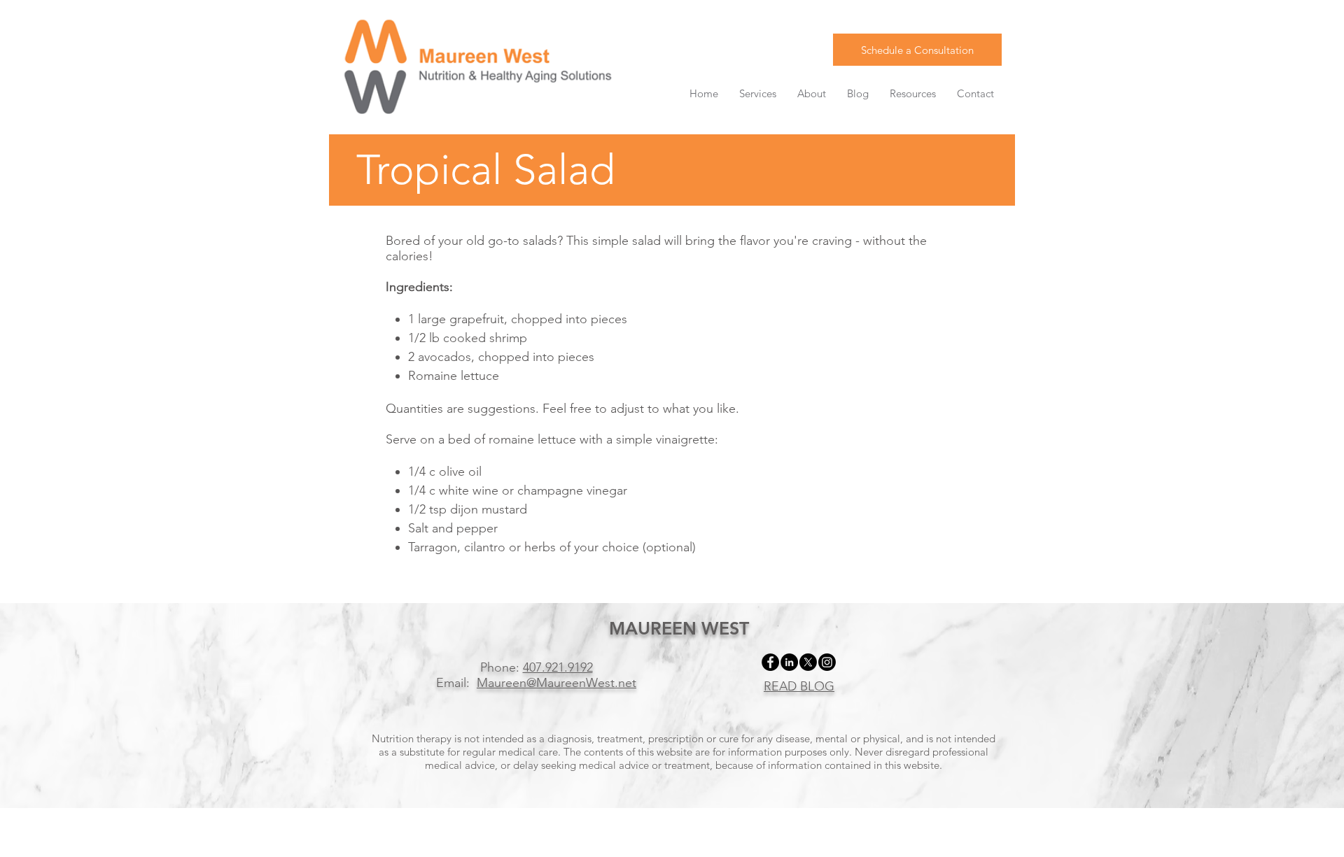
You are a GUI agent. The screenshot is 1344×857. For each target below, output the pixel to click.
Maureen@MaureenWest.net (556, 682)
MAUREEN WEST (679, 628)
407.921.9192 (558, 667)
